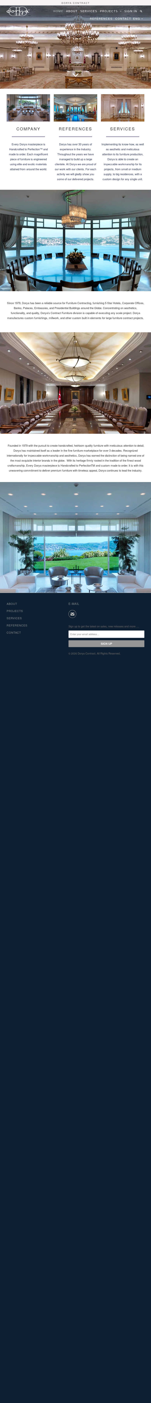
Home (58, 11)
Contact (123, 18)
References (101, 18)
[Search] (141, 11)
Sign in (130, 11)
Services (88, 11)
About (72, 11)
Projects (110, 11)
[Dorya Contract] (18, 11)
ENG (137, 18)
